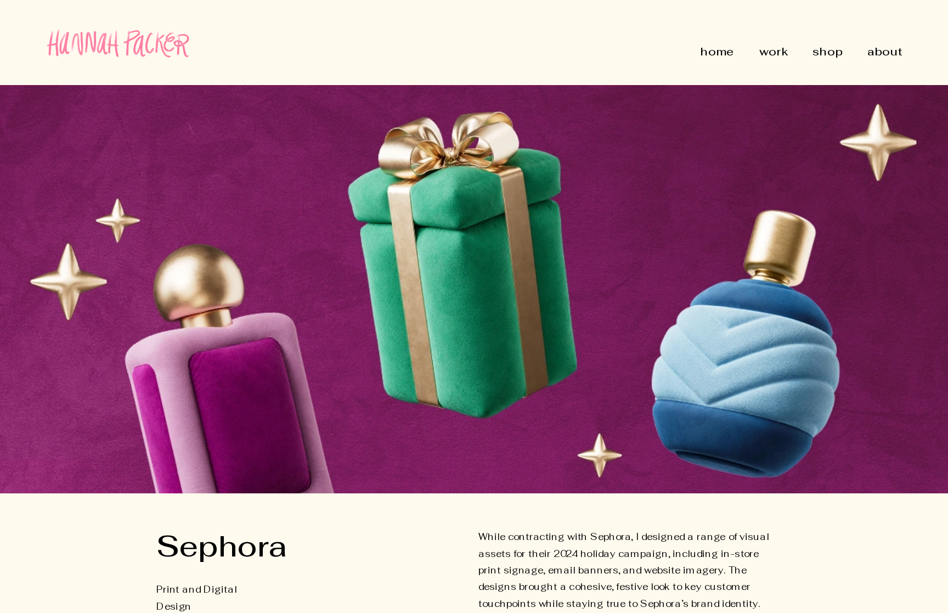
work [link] (773, 51)
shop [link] (827, 51)
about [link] (884, 51)
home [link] (717, 51)
